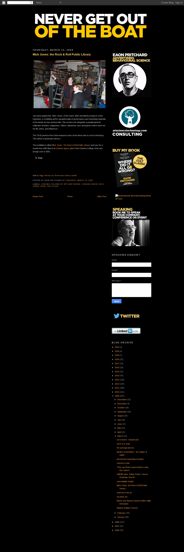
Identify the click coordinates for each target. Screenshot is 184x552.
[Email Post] (93, 180)
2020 (117, 351)
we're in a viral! (123, 444)
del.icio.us (49, 175)
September (122, 412)
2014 (117, 375)
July (119, 420)
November (122, 404)
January (121, 517)
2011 (117, 388)
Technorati (59, 175)
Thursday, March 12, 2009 (79, 180)
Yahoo (67, 175)
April (119, 432)
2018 (117, 359)
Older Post (101, 196)
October (121, 408)
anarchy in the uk (124, 493)
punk (43, 186)
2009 (117, 396)
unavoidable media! (125, 481)
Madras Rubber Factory (127, 508)
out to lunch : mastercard (128, 440)
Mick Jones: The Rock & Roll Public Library (71, 145)
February (121, 513)
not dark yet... (123, 497)
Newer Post (38, 196)
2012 (117, 384)
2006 (117, 530)
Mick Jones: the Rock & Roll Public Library (62, 54)
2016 (117, 367)
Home (70, 196)
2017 (117, 363)
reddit (74, 175)
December (122, 399)
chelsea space (89, 184)
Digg (41, 175)
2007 (117, 526)
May (119, 428)
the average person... (126, 448)
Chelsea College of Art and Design (60, 184)
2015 (117, 372)
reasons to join (123, 463)
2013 (117, 380)
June (119, 424)
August (120, 416)
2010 (117, 392)
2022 (117, 347)
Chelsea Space (62, 148)
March (120, 436)
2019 (117, 355)
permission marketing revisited (130, 459)
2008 (117, 522)
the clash (52, 186)
